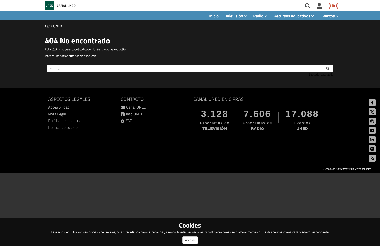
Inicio (214, 16)
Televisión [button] (234, 16)
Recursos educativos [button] (292, 16)
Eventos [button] (328, 16)
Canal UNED (136, 107)
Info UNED (135, 114)
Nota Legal (57, 114)
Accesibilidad (59, 107)
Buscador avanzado (320, 74)
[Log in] (319, 6)
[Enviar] (328, 68)
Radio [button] (258, 16)
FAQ (129, 121)
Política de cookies (63, 127)
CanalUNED (53, 26)
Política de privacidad (66, 121)
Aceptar (190, 240)
